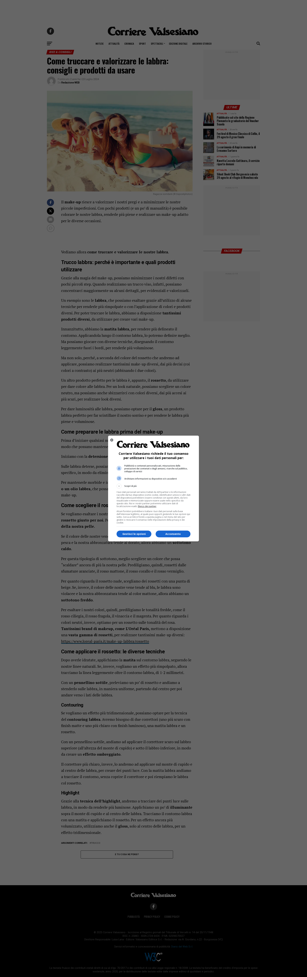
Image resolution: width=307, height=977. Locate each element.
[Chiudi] (111, 440)
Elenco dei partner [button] (147, 506)
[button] (153, 486)
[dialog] (153, 488)
